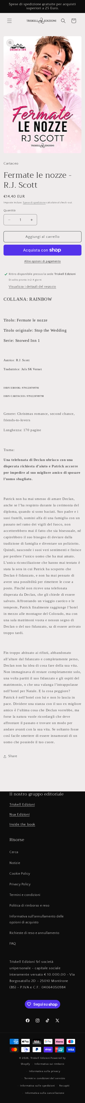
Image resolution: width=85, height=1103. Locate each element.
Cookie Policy (19, 874)
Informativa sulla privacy (44, 1071)
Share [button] (12, 756)
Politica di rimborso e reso (29, 906)
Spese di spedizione (34, 202)
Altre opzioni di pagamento (42, 261)
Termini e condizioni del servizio (44, 1078)
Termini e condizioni (24, 895)
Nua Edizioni (19, 814)
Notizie (14, 863)
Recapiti (64, 1085)
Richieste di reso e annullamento (34, 933)
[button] (9, 21)
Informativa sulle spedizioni (37, 1085)
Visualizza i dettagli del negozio (32, 287)
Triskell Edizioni (22, 805)
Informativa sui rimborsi (49, 1064)
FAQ (12, 944)
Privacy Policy (19, 884)
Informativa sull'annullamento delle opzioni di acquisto (36, 919)
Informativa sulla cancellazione (44, 1093)
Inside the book (22, 824)
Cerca (13, 852)
